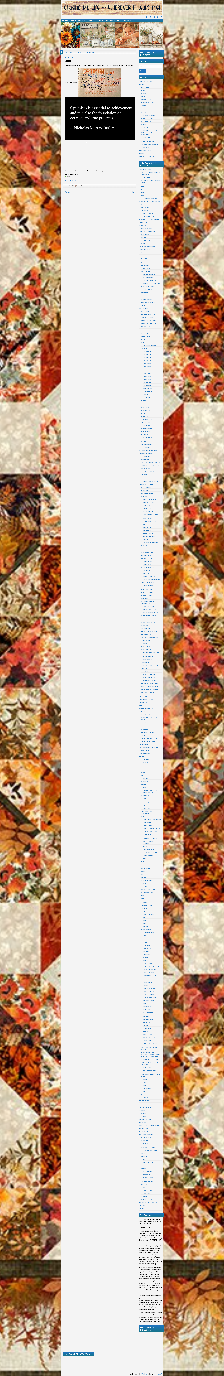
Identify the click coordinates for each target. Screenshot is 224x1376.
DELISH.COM (146, 954)
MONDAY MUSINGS (146, 595)
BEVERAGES (144, 93)
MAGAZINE (146, 1016)
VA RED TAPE (143, 1206)
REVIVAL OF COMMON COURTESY (151, 619)
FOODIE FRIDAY (145, 573)
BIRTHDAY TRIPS (146, 1138)
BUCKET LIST (145, 459)
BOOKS (141, 204)
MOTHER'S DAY (145, 413)
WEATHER (144, 1116)
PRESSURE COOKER (147, 905)
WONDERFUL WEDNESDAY (149, 693)
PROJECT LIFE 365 (145, 754)
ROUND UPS (144, 625)
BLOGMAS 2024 (147, 382)
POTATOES (146, 802)
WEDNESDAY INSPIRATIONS (149, 481)
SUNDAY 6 (144, 643)
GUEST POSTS (145, 729)
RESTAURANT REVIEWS (146, 1107)
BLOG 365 (144, 496)
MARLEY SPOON (148, 1019)
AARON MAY (148, 963)
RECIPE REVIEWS (146, 930)
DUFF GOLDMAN (148, 213)
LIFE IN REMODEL (146, 177)
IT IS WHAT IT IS (145, 469)
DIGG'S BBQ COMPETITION (147, 247)
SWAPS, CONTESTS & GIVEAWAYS (149, 1125)
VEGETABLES (145, 147)
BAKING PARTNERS (147, 493)
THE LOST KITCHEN (149, 1038)
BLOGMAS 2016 (147, 357)
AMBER (141, 186)
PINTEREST (146, 1025)
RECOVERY (142, 1104)
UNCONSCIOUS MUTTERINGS (149, 684)
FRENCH (143, 859)
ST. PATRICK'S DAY (146, 419)
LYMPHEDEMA (145, 293)
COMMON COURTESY (147, 552)
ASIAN (143, 90)
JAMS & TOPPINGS (146, 880)
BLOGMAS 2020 (147, 370)
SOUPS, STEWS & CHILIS (148, 141)
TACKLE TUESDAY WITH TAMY (150, 653)
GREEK (143, 871)
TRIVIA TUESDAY (148, 530)
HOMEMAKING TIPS (147, 317)
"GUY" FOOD (147, 769)
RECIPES (65, 20)
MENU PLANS (143, 696)
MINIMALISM (143, 702)
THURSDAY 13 (147, 527)
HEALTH (141, 262)
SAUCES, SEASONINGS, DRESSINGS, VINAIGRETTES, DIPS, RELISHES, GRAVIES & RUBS (151, 1054)
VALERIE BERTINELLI (150, 997)
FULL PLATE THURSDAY (148, 577)
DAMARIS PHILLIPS (150, 970)
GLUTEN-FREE (145, 868)
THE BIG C (144, 305)
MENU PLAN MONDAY (147, 592)
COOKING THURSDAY (145, 228)
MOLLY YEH (147, 985)
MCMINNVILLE (147, 1175)
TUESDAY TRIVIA (148, 533)
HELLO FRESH (147, 1007)
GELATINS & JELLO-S (149, 849)
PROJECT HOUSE (146, 478)
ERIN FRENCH (148, 1041)
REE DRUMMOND (149, 988)
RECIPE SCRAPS (148, 586)
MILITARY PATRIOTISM (146, 699)
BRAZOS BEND (147, 1190)
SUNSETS (144, 1113)
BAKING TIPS (145, 311)
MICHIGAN (144, 1156)
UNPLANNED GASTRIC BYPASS (152, 283)
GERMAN (143, 865)
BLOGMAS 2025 (147, 385)
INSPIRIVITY (146, 506)
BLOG (144, 936)
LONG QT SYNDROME (147, 290)
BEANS (145, 1082)
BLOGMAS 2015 (147, 354)
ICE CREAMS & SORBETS (150, 852)
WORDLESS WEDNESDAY (150, 543)
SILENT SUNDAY (147, 518)
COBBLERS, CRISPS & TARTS (151, 829)
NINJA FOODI (147, 1068)
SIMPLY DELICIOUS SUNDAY (151, 613)
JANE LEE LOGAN (148, 509)
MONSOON (146, 1144)
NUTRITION (144, 296)
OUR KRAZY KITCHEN (149, 609)
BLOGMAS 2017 (147, 361)
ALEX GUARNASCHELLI (151, 966)
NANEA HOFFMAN (148, 512)
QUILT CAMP (144, 189)
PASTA (145, 799)
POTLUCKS (144, 902)
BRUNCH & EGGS (146, 100)
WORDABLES (146, 539)
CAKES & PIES (147, 823)
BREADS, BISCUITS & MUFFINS (152, 819)
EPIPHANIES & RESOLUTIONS (150, 465)
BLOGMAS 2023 (147, 379)
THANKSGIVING (145, 422)
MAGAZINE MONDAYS (147, 583)
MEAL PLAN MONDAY (147, 589)
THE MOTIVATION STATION (149, 741)
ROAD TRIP (144, 1184)
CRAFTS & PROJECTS (96, 20)
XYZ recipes (144, 1098)
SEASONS (142, 1110)
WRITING (141, 1209)
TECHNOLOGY (143, 1132)
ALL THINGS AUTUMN (149, 345)
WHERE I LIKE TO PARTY (78, 20)
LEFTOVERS (144, 883)
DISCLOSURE (145, 726)
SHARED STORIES (146, 444)
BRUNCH (143, 784)
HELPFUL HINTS (144, 308)
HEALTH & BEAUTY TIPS (148, 314)
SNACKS (145, 763)
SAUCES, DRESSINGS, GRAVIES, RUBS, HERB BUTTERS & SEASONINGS (150, 133)
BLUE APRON (147, 939)
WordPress (144, 1374)
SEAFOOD (145, 926)
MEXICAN (144, 886)
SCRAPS (145, 1031)
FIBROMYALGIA (145, 268)
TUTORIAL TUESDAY (149, 536)
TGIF (144, 524)
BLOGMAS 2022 (147, 376)
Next (133, 192)
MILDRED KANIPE (148, 1178)
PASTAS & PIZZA (146, 121)
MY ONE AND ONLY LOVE (146, 708)
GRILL (143, 874)
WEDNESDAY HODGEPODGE (149, 690)
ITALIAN (143, 112)
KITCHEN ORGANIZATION (148, 324)
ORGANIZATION (145, 327)
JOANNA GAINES (148, 1013)
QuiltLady (79, 186)
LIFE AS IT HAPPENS (145, 453)
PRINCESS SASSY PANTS (150, 515)
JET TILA (147, 979)
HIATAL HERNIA (145, 271)
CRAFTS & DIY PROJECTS (147, 231)
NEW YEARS (144, 416)
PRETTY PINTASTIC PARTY (149, 616)
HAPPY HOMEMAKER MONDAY (150, 580)
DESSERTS (144, 106)
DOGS (142, 195)
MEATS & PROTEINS (147, 118)
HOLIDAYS (142, 330)
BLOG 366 (144, 546)
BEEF (144, 911)
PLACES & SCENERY (147, 1181)
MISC (140, 705)
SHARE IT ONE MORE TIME (149, 631)
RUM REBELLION (148, 1162)
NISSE (146, 394)
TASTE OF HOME (148, 1034)
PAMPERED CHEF (148, 1022)
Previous (67, 192)
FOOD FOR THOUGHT (147, 438)
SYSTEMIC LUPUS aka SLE (149, 302)
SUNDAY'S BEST (145, 647)
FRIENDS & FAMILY (148, 1000)
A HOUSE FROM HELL (145, 169)
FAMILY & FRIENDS (145, 250)
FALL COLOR (146, 1159)
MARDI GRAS (145, 407)
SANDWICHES (145, 127)
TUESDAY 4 (144, 671)
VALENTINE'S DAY (146, 428)
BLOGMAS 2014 (147, 351)
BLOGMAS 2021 (147, 373)
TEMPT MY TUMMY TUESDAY (149, 665)
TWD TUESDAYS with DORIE (149, 680)
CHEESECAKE (148, 826)
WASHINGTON (145, 1196)
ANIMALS (142, 192)
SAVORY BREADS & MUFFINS (149, 1059)
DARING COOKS (147, 564)
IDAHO (143, 1153)
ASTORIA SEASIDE (148, 1172)
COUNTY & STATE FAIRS (148, 1147)
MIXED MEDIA (145, 234)
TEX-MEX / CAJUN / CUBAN (149, 144)
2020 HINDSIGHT (146, 456)
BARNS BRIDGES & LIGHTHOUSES (149, 201)
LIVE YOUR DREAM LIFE (148, 472)
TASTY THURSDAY (146, 659)
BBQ (142, 775)
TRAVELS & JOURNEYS (113, 20)
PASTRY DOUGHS (148, 855)
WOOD (143, 243)
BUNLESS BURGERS (150, 914)
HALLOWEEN (145, 404)
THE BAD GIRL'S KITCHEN (149, 738)
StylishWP (158, 1374)
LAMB (144, 917)
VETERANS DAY (145, 432)
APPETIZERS (145, 87)
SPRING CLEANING (145, 1119)
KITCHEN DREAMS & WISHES (148, 450)
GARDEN (141, 256)
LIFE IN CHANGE (148, 277)
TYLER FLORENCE (149, 994)
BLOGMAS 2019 (147, 367)
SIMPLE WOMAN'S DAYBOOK (149, 637)
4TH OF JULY (145, 333)
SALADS (143, 124)
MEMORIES (144, 475)
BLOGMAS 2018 (147, 364)
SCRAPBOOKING (146, 240)
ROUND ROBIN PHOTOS (148, 622)
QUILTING (143, 237)
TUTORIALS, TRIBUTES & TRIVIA (148, 1203)
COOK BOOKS (147, 948)
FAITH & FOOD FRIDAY (147, 567)
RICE (144, 805)
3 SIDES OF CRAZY (146, 714)
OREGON (143, 1168)
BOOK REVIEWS (145, 207)
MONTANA (144, 1165)
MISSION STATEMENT (147, 732)
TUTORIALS (127, 20)
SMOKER (145, 778)
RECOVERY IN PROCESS (150, 280)
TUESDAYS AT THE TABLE (148, 674)
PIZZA (143, 899)
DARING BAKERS (148, 561)
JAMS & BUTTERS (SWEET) (149, 115)
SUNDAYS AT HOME (147, 650)
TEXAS (143, 1187)
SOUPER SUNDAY (146, 640)
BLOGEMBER (146, 425)
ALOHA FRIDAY (145, 490)
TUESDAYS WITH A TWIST (148, 677)
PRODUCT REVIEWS (145, 751)
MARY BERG (148, 982)
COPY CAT (146, 951)
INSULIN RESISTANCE (147, 287)
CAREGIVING (145, 265)
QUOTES (143, 441)
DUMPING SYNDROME (149, 274)
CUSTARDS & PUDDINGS (150, 838)
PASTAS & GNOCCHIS (147, 893)
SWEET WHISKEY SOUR (150, 198)
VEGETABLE (146, 808)
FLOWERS (144, 259)
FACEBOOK (146, 957)
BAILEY (148, 397)
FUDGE (145, 846)
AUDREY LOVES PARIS (149, 499)
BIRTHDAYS (144, 339)
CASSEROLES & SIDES (147, 103)
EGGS (144, 787)
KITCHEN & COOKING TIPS (149, 321)
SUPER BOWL (143, 1122)
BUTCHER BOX (147, 945)
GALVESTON (146, 1193)
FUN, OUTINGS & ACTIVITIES (149, 1150)
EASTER (143, 401)
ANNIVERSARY (145, 336)
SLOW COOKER (145, 138)
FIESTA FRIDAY (145, 570)
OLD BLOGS (142, 711)
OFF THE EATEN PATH (149, 217)
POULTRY (145, 923)
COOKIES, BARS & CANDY (150, 832)
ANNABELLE (148, 391)
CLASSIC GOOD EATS (149, 606)
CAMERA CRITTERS (147, 549)
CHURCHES (142, 225)
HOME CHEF (146, 1010)
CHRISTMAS (144, 348)
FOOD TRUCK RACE (150, 976)
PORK (144, 920)
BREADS (143, 96)
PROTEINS (144, 908)
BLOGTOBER (144, 342)
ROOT (144, 1091)
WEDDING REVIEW (146, 1199)
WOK (142, 1094)
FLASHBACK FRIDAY (149, 502)
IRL (142, 253)
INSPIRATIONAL (144, 435)
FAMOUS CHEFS (147, 960)
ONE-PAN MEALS (144, 744)
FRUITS (143, 109)
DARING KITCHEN (146, 558)
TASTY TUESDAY (146, 662)
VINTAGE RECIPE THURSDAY (149, 687)
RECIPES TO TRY (144, 1101)
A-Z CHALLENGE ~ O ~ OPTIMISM (80, 52)
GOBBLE (145, 1004)
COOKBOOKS (145, 210)
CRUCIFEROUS (147, 1088)
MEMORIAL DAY (145, 410)
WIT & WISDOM (145, 447)
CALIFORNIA (144, 1141)
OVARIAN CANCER (146, 299)
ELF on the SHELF (148, 388)
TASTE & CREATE (144, 1128)
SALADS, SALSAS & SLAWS (149, 1044)
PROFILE (143, 735)
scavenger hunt (145, 628)
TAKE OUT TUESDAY (147, 656)
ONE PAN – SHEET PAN (148, 890)
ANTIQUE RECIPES (148, 933)
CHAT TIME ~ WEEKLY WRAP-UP (151, 462)
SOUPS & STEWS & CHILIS (149, 1071)
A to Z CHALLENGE (147, 487)
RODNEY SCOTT (149, 991)
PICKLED (143, 896)
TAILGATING (146, 766)
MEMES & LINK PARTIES (146, 484)
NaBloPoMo (144, 598)
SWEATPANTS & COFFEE (150, 521)
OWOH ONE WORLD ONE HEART (148, 747)
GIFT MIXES (147, 835)
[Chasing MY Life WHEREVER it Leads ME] (112, 8)
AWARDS (143, 723)
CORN (144, 1085)
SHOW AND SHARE (146, 634)
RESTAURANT (147, 1028)
